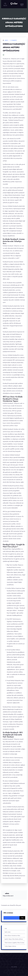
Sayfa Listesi (7, 932)
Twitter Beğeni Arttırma (10, 946)
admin (6, 40)
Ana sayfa (14, 967)
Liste (6, 928)
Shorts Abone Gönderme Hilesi (12, 935)
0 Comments (13, 40)
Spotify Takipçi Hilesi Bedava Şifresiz (14, 939)
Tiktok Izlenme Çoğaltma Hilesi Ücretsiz (14, 942)
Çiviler (14, 3)
